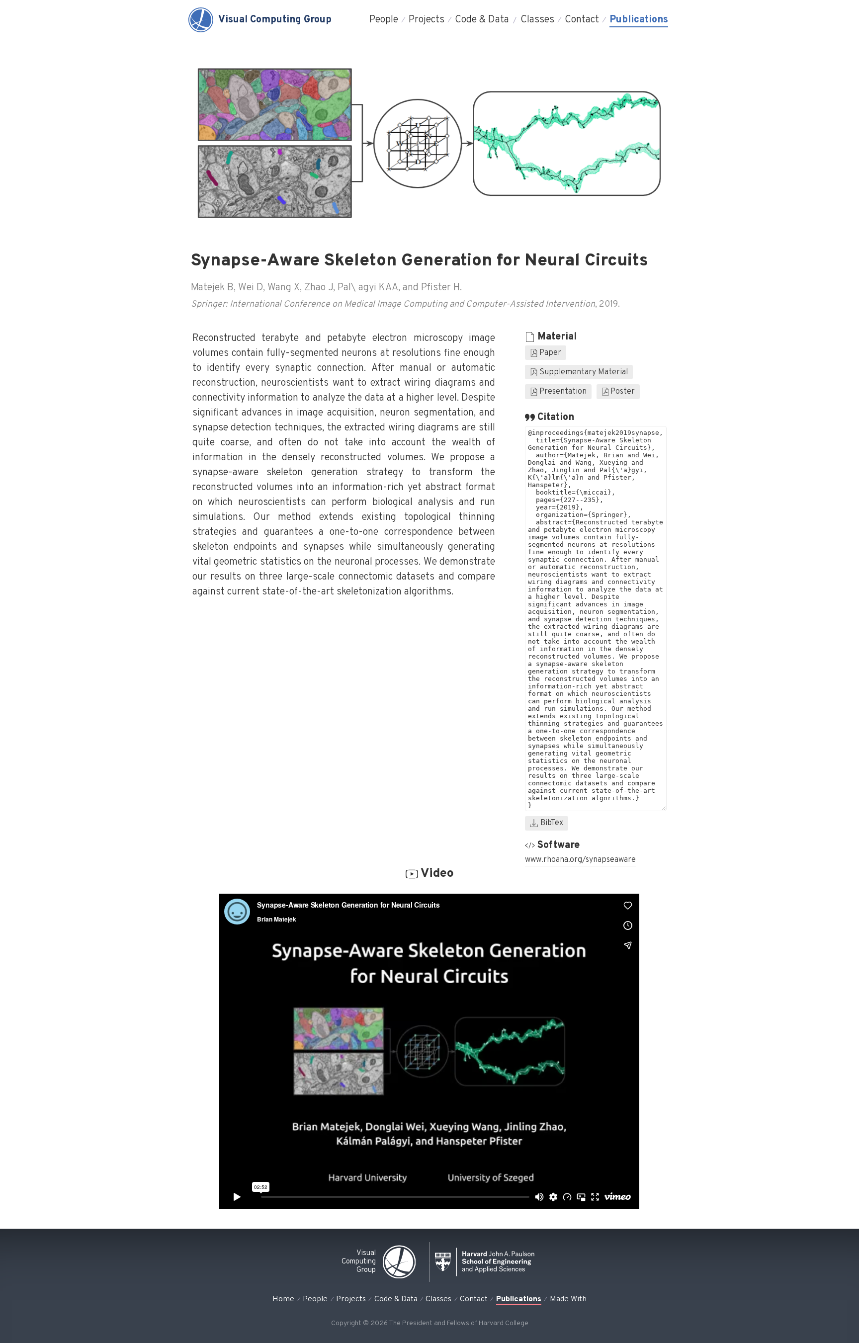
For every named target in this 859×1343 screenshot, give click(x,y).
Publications (638, 19)
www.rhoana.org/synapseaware (580, 860)
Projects (426, 19)
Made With (568, 1299)
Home (283, 1299)
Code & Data (482, 19)
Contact (582, 19)
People (383, 19)
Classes (537, 19)
